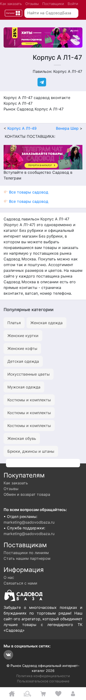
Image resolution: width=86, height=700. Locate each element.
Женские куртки (22, 335)
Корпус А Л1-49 (22, 128)
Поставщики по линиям (26, 552)
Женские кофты (22, 348)
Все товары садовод (28, 192)
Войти (73, 3)
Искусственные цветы (28, 374)
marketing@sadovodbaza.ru (29, 522)
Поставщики (53, 3)
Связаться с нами (20, 583)
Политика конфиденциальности (43, 676)
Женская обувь (21, 438)
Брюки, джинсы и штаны (30, 451)
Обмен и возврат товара (27, 494)
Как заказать (11, 3)
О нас (9, 577)
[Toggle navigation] (13, 13)
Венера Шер (67, 128)
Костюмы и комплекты (29, 399)
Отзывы (32, 3)
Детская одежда (23, 361)
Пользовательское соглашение (43, 681)
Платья (14, 322)
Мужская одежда (23, 387)
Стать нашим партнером (27, 558)
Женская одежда (46, 322)
